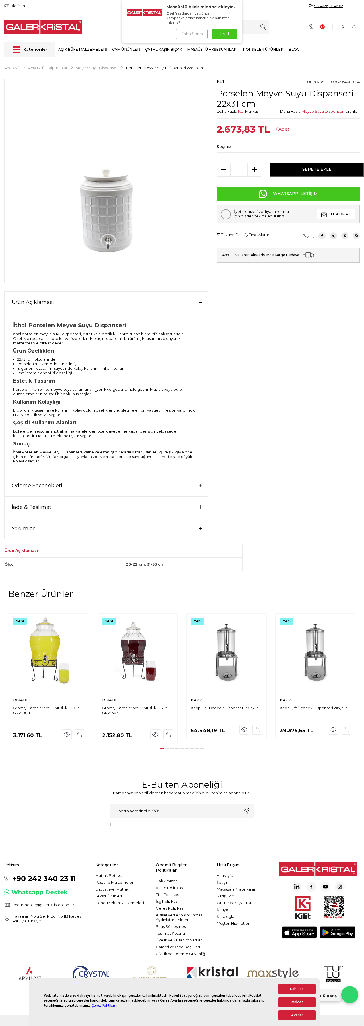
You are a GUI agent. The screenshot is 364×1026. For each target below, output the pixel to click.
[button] (162, 748)
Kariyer (223, 909)
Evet (224, 33)
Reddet (297, 1002)
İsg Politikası (167, 901)
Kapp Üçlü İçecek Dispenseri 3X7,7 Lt (225, 708)
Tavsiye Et (229, 234)
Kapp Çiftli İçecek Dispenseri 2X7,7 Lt (313, 708)
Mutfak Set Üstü (110, 875)
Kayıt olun (246, 811)
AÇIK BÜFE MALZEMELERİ (82, 49)
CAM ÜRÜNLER (126, 49)
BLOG (294, 49)
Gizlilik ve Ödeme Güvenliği (181, 953)
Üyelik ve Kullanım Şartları (179, 940)
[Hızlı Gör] (67, 734)
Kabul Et (297, 989)
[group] (106, 181)
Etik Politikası (168, 894)
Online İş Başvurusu (234, 902)
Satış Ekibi (226, 896)
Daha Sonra (191, 33)
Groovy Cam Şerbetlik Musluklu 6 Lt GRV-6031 (134, 710)
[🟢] (349, 994)
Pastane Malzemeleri (114, 882)
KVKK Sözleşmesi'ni (136, 824)
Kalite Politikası (169, 887)
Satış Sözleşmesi (171, 926)
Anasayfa (12, 67)
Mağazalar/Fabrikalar (236, 889)
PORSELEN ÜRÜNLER (263, 49)
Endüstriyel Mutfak (112, 889)
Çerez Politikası (104, 1005)
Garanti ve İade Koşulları (178, 947)
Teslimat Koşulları (171, 933)
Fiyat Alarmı (259, 234)
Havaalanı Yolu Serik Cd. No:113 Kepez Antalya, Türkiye (46, 918)
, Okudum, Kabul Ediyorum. (163, 824)
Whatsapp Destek (39, 892)
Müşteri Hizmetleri (233, 923)
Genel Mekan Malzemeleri (119, 902)
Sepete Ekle (317, 169)
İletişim (223, 882)
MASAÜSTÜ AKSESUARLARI (212, 49)
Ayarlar (297, 1015)
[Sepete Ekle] (79, 734)
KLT (221, 81)
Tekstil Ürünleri (108, 896)
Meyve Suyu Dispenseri (97, 67)
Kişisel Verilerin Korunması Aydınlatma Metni (179, 917)
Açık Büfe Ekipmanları (48, 67)
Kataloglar (226, 916)
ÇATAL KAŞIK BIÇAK (163, 49)
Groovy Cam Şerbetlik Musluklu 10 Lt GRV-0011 (46, 710)
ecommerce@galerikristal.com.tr (43, 904)
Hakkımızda (167, 881)
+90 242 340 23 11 (44, 878)
